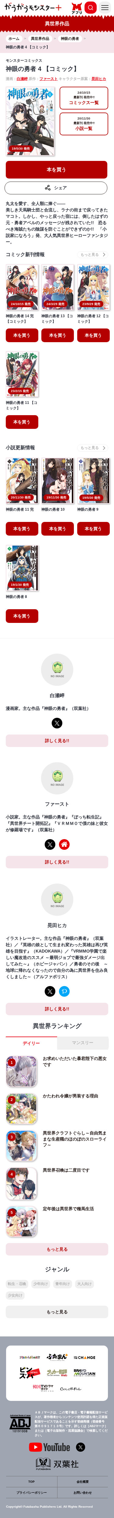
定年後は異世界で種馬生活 (68, 1208)
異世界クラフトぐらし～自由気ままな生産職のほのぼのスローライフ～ (75, 1139)
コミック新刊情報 (25, 254)
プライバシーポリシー (31, 1492)
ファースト (49, 79)
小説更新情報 (20, 447)
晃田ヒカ (99, 79)
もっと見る (57, 1249)
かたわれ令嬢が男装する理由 (70, 1095)
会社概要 (83, 1481)
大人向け (84, 1284)
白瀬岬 (22, 79)
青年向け (62, 1284)
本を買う (56, 169)
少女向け (15, 1295)
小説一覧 (84, 124)
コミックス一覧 (84, 98)
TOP (31, 1481)
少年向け (40, 1284)
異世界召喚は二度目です (66, 1170)
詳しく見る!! (57, 740)
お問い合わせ (83, 1492)
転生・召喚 (17, 1284)
